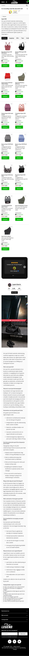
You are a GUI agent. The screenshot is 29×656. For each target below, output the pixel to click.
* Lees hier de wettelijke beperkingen (9, 636)
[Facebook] (10, 641)
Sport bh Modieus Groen (21, 205)
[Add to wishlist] (11, 42)
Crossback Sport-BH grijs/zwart (6, 206)
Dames (4, 16)
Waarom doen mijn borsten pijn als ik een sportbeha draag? (14, 594)
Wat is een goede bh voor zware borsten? (14, 587)
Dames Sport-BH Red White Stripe (6, 83)
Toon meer (4, 34)
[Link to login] (6, 2)
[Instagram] (14, 641)
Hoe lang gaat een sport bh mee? (12, 599)
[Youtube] (19, 641)
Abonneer (23, 634)
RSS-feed (23, 646)
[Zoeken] (27, 5)
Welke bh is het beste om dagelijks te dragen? (12, 589)
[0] (27, 2)
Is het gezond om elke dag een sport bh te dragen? (14, 591)
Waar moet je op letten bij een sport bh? (14, 601)
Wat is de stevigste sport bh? (11, 597)
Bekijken (5, 65)
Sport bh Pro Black (6, 236)
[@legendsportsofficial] (9, 285)
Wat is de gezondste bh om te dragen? (13, 598)
